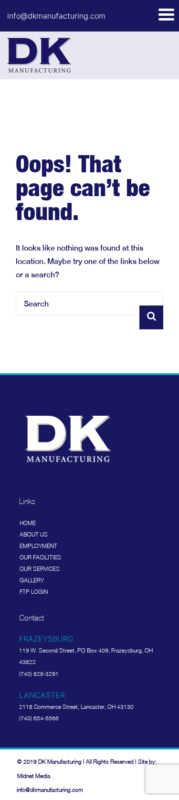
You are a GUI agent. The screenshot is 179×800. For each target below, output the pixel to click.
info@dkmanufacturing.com (56, 16)
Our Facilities (40, 557)
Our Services (40, 568)
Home (28, 522)
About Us (34, 534)
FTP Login (34, 591)
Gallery (32, 580)
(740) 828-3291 (39, 673)
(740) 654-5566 (39, 718)
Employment (38, 545)
